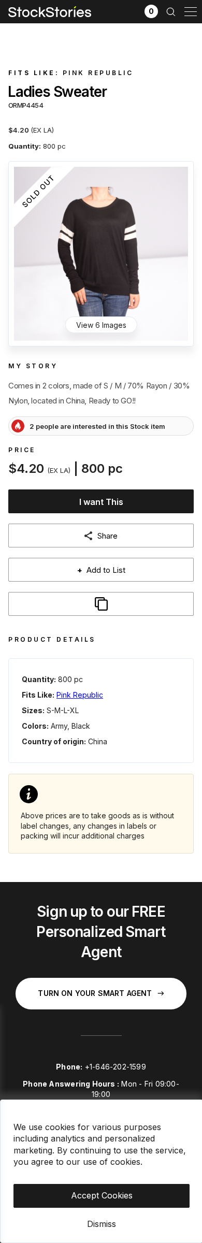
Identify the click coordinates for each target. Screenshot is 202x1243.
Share (107, 536)
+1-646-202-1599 (115, 1066)
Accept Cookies (102, 1195)
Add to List (101, 570)
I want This (101, 502)
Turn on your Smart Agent (95, 993)
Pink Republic (98, 73)
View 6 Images (101, 325)
